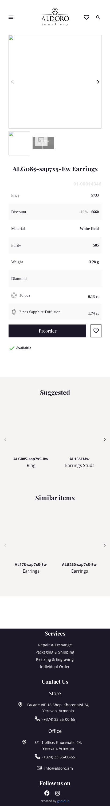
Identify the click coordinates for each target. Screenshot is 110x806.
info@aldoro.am (58, 768)
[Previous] (12, 82)
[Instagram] (58, 794)
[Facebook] (47, 794)
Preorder (47, 331)
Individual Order (55, 666)
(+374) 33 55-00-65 (58, 719)
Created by (55, 800)
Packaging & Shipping (55, 652)
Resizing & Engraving (55, 659)
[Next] (97, 82)
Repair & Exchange (55, 644)
